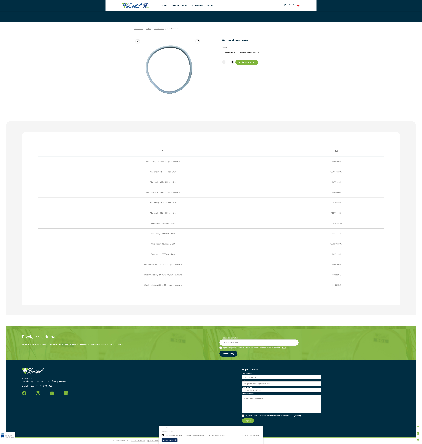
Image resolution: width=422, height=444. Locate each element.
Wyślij (248, 420)
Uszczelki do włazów (173, 29)
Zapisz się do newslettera (230, 338)
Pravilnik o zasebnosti (138, 441)
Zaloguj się (228, 353)
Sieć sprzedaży (197, 5)
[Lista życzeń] (289, 5)
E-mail (244, 380)
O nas (184, 5)
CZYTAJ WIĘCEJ (295, 416)
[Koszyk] (294, 5)
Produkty (165, 5)
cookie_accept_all (169, 440)
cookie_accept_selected (250, 435)
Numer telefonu (247, 387)
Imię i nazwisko (247, 374)
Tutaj (284, 348)
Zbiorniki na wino (159, 29)
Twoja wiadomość (248, 394)
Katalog (175, 5)
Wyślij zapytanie (246, 62)
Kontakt (210, 5)
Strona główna (138, 29)
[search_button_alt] (285, 5)
